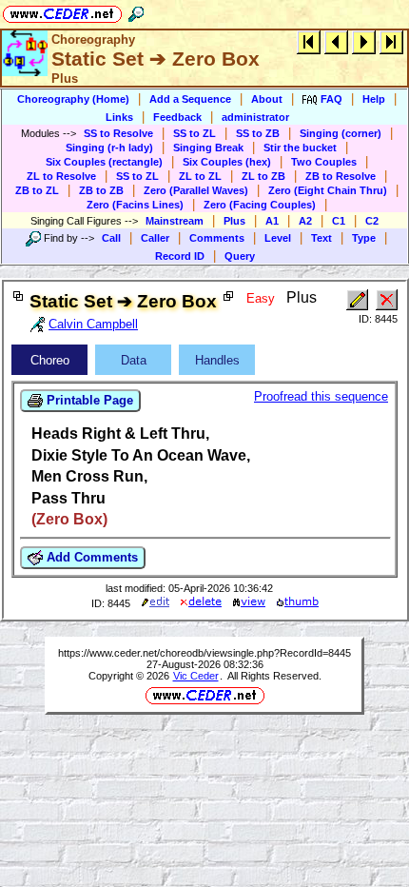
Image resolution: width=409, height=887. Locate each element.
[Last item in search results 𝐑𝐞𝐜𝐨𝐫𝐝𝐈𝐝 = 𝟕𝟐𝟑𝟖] (391, 41)
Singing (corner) (340, 133)
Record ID (179, 256)
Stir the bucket (300, 147)
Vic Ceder (196, 675)
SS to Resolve (118, 133)
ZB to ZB (101, 190)
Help (373, 99)
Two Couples (324, 162)
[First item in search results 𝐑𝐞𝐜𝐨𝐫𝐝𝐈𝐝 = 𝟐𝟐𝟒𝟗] (309, 41)
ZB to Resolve (340, 176)
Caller (155, 238)
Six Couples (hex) (227, 162)
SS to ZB (258, 133)
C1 (338, 221)
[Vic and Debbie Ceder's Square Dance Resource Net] (62, 11)
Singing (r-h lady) (109, 147)
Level (277, 238)
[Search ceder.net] (136, 11)
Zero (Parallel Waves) (196, 190)
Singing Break (208, 147)
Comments (216, 238)
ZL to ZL (200, 176)
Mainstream (175, 221)
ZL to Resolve (61, 176)
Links (119, 117)
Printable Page (88, 400)
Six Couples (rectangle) (104, 162)
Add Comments (90, 557)
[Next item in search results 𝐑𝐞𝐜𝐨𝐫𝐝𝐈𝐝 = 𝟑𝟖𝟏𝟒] (364, 41)
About (266, 99)
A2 (305, 221)
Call (111, 238)
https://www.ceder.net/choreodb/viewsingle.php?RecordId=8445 (204, 653)
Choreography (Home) (73, 99)
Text (321, 238)
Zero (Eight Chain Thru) (327, 190)
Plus (234, 221)
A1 (272, 221)
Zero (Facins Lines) (135, 204)
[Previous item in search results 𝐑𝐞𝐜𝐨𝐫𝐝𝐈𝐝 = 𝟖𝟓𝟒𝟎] (336, 41)
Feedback (177, 117)
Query (239, 256)
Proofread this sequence (321, 396)
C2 (372, 221)
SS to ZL (194, 133)
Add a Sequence (190, 99)
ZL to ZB (263, 176)
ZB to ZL (37, 190)
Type (364, 238)
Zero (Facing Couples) (260, 204)
